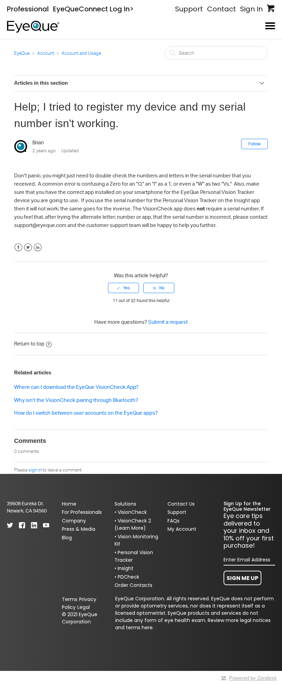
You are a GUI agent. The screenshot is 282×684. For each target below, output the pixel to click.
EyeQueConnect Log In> (93, 9)
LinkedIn (37, 247)
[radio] (123, 288)
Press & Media (78, 529)
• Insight (124, 568)
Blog (67, 537)
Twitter (28, 247)
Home (69, 503)
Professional (28, 9)
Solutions (125, 503)
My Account (181, 529)
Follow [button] (254, 143)
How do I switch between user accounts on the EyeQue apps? (86, 413)
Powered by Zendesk (253, 678)
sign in (35, 470)
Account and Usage (81, 53)
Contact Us (181, 503)
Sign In (251, 9)
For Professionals (82, 512)
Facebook (18, 247)
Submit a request (168, 322)
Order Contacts (133, 585)
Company (74, 520)
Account (46, 53)
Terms (69, 599)
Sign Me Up (242, 578)
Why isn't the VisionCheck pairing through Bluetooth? (76, 400)
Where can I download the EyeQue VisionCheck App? (76, 387)
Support (189, 9)
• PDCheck (127, 576)
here (147, 627)
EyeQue (22, 53)
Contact (221, 9)
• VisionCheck (131, 512)
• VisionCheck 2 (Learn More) (133, 524)
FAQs (173, 520)
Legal (83, 607)
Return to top (29, 343)
